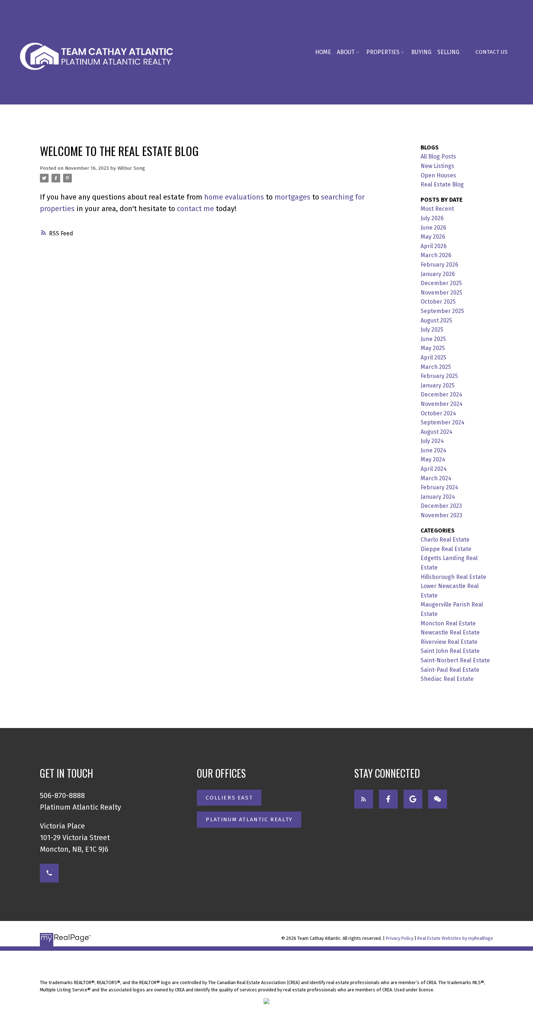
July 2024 (432, 440)
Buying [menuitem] (421, 52)
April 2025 (433, 357)
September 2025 (442, 311)
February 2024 (439, 487)
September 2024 (442, 422)
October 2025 (438, 301)
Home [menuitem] (323, 52)
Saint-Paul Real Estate (450, 669)
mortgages (292, 197)
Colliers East (229, 797)
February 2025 (439, 376)
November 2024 (442, 403)
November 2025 (441, 292)
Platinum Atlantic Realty (249, 819)
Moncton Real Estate (448, 623)
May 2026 (433, 236)
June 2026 (433, 227)
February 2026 (439, 264)
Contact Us (491, 52)
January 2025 (438, 385)
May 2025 (433, 348)
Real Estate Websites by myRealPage (455, 938)
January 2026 (438, 274)
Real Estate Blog (442, 184)
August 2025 (436, 320)
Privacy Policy (399, 938)
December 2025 (441, 283)
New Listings (437, 166)
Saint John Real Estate (450, 650)
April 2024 (434, 468)
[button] (491, 52)
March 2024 (436, 478)
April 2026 (434, 246)
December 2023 (441, 505)
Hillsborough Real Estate (453, 576)
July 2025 (432, 329)
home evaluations (234, 197)
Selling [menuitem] (448, 52)
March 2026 (436, 255)
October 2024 (438, 413)
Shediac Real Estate (447, 678)
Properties (383, 52)
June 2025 (433, 339)
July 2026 (432, 218)
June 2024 (433, 450)
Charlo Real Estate (445, 539)
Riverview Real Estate (449, 641)
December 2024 (441, 394)
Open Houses (438, 175)
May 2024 (433, 459)
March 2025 (436, 366)
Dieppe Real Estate (446, 549)
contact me (195, 208)
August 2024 (437, 431)
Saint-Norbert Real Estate (455, 660)
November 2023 (441, 515)
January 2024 (438, 496)
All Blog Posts (438, 156)
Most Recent (437, 208)
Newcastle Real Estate (450, 632)
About (346, 52)
